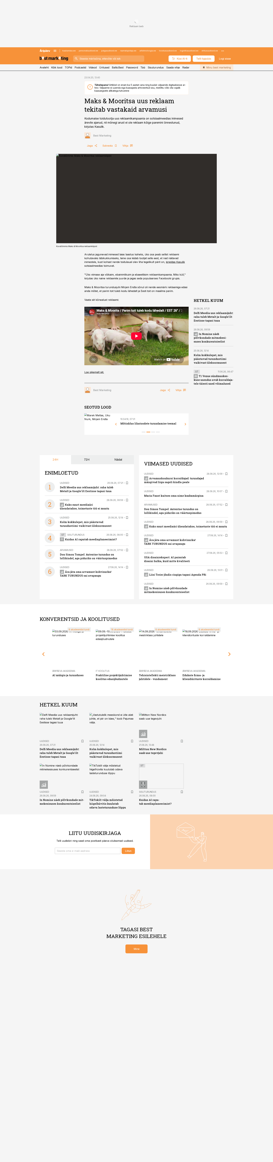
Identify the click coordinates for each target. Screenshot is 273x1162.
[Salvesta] (127, 483)
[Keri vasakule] (116, 424)
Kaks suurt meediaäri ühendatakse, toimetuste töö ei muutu (188, 526)
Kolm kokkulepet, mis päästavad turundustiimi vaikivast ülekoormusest (210, 358)
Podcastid (80, 67)
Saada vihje (173, 67)
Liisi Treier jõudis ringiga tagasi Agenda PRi (177, 574)
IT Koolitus (102, 671)
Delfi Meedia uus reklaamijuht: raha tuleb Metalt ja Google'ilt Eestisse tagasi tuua (213, 316)
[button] (87, 851)
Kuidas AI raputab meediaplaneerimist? (91, 539)
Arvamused (66, 550)
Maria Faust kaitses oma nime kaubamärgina (173, 495)
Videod (93, 67)
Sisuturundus (156, 67)
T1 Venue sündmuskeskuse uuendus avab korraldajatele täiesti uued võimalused (213, 380)
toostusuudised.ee (168, 50)
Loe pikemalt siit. (94, 372)
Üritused (104, 67)
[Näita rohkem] (222, 51)
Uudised (64, 483)
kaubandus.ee (69, 50)
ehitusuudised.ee (210, 50)
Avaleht (44, 67)
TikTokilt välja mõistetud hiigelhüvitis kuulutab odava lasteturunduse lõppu (107, 803)
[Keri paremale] (185, 424)
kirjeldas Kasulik (175, 262)
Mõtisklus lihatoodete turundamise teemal (148, 423)
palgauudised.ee (109, 50)
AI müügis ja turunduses (68, 675)
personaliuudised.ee (88, 50)
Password (132, 67)
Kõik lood (56, 67)
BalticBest (118, 67)
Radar (185, 67)
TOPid (68, 67)
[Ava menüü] (55, 51)
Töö (142, 67)
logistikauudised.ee (189, 50)
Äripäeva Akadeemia (63, 671)
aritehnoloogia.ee (148, 50)
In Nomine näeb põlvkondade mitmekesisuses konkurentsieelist (210, 337)
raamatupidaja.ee (128, 50)
